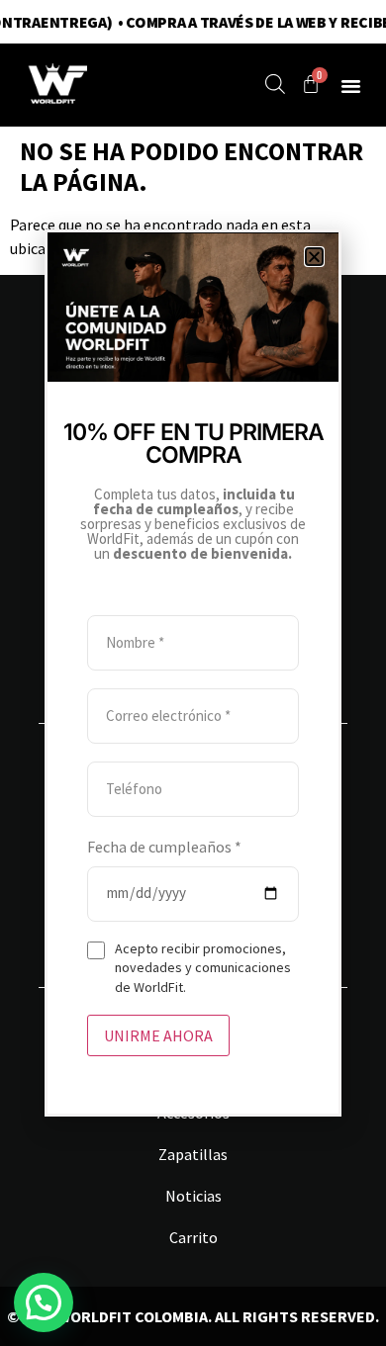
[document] (193, 673)
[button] (314, 256)
